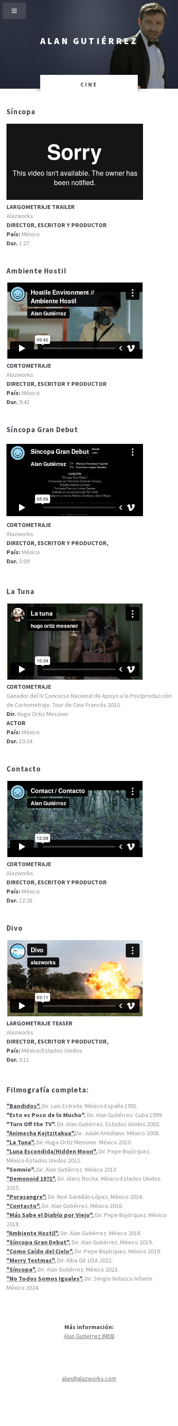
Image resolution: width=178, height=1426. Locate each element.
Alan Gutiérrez (89, 41)
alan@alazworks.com (89, 1378)
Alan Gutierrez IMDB (89, 1336)
